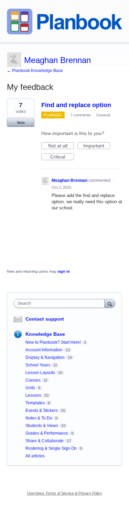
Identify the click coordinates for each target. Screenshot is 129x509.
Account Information (44, 349)
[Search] (109, 303)
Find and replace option (76, 105)
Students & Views (41, 425)
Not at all (61, 146)
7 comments (80, 115)
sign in (63, 271)
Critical (62, 157)
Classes (33, 380)
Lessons (33, 395)
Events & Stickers (41, 410)
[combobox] (60, 303)
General (103, 115)
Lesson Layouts (40, 372)
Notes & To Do (38, 418)
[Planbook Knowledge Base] (64, 21)
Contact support (44, 318)
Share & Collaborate (44, 440)
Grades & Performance (46, 433)
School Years (37, 365)
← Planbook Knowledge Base (35, 70)
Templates (35, 403)
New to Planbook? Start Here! (53, 342)
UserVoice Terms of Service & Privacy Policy (64, 493)
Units (30, 387)
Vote (21, 123)
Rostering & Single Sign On (51, 448)
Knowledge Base (45, 334)
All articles (35, 456)
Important (96, 146)
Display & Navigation (45, 357)
